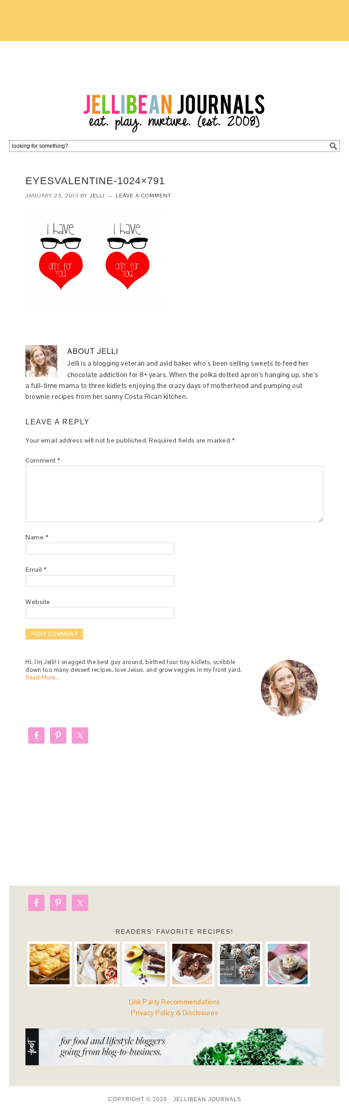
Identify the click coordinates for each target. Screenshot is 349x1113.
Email (36, 569)
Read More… (42, 677)
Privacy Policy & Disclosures (174, 1012)
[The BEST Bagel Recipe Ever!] (97, 964)
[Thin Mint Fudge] (192, 964)
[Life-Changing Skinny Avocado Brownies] (145, 964)
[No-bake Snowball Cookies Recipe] (240, 964)
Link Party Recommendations (174, 1001)
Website (37, 602)
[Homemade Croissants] (50, 964)
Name (36, 537)
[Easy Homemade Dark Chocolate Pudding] (288, 964)
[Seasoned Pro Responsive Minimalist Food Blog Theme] (174, 1062)
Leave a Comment (143, 195)
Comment (42, 460)
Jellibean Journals (174, 87)
